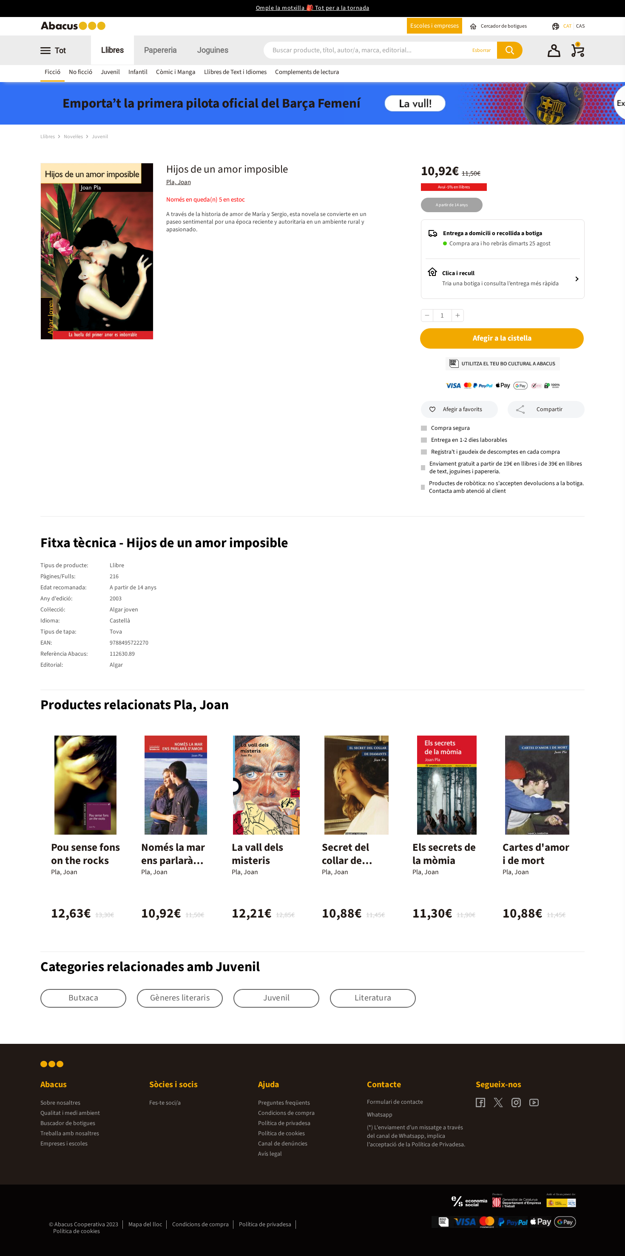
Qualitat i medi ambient (70, 1113)
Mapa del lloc (145, 1224)
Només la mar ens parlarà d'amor (173, 860)
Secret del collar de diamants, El (351, 860)
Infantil (138, 72)
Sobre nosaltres (60, 1103)
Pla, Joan (178, 182)
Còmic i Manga (176, 72)
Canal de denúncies (282, 1143)
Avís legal (270, 1154)
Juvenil (110, 72)
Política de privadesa (284, 1123)
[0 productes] (578, 55)
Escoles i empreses (434, 25)
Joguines (212, 49)
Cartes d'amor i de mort (536, 854)
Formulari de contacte (395, 1102)
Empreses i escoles (64, 1143)
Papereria (160, 49)
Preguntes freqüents (284, 1103)
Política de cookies (281, 1133)
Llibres (112, 49)
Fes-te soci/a (165, 1103)
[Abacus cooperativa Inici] (75, 29)
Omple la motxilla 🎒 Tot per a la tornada (312, 8)
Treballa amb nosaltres (69, 1133)
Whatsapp (379, 1115)
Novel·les (74, 136)
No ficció (80, 72)
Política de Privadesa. (438, 1144)
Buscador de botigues (67, 1123)
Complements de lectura (307, 72)
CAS (580, 26)
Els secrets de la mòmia (444, 854)
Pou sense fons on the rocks (85, 854)
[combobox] (354, 50)
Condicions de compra (286, 1113)
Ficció (52, 72)
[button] (554, 52)
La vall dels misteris (257, 854)
